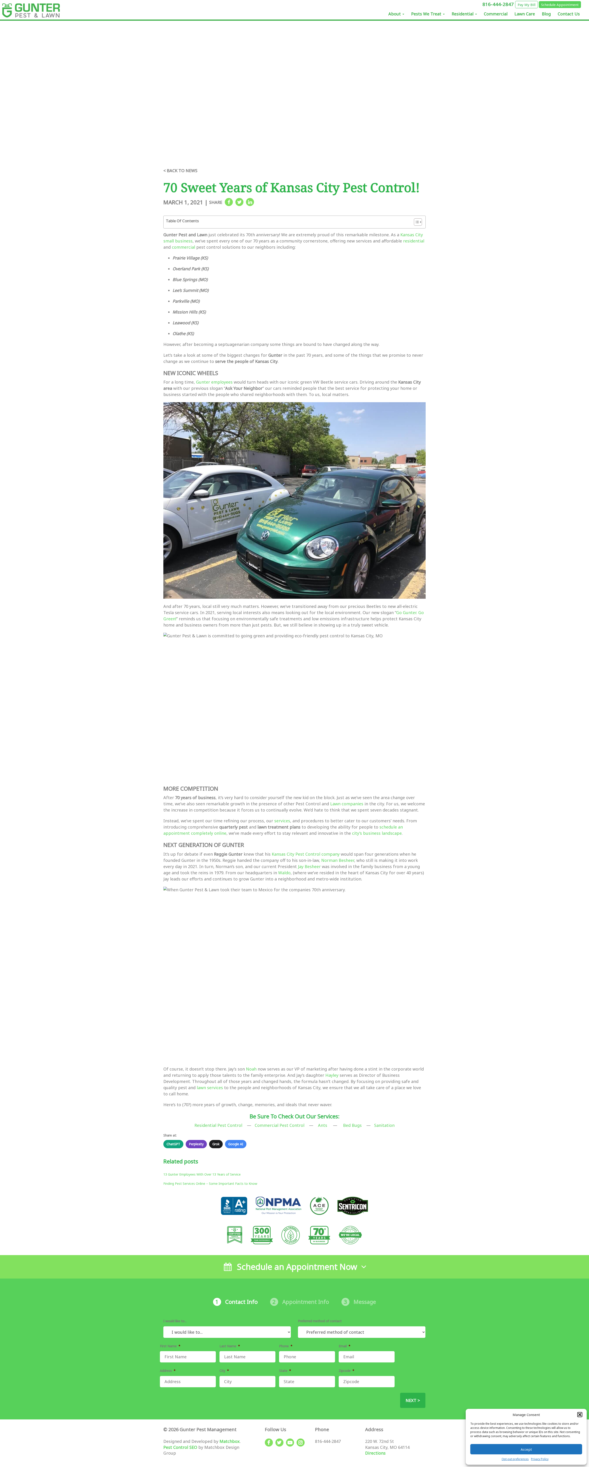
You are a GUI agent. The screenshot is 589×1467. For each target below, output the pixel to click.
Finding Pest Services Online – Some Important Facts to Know (210, 1183)
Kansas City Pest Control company (306, 854)
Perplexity (196, 1144)
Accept (526, 1449)
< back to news (180, 170)
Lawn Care (524, 13)
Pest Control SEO (180, 1447)
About (395, 13)
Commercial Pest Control (279, 1125)
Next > (413, 1400)
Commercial (496, 13)
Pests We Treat (426, 13)
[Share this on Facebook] (229, 202)
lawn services (210, 1087)
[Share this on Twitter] (239, 202)
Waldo (284, 872)
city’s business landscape (377, 833)
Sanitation (384, 1125)
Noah (251, 1069)
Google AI (235, 1144)
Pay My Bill (526, 4)
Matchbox (229, 1441)
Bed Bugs (352, 1125)
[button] (579, 1414)
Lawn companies (346, 803)
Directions (375, 1453)
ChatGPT (173, 1144)
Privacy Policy (540, 1459)
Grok (215, 1144)
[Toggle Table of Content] (415, 222)
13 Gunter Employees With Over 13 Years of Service (202, 1174)
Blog (546, 13)
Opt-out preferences (515, 1459)
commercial (183, 247)
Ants (322, 1125)
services (282, 820)
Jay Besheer (309, 866)
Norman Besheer (337, 860)
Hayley (331, 1075)
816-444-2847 (498, 4)
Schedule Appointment (560, 4)
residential (413, 241)
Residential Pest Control (218, 1125)
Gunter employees (214, 382)
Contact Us (569, 13)
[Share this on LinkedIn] (250, 202)
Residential (463, 13)
